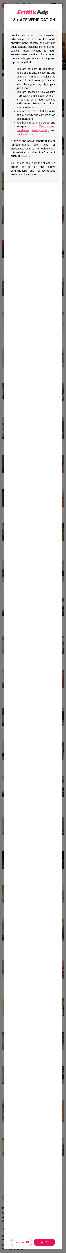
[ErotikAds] (33, 12)
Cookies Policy (25, 134)
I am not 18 (21, 1242)
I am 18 (44, 1242)
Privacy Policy (40, 130)
